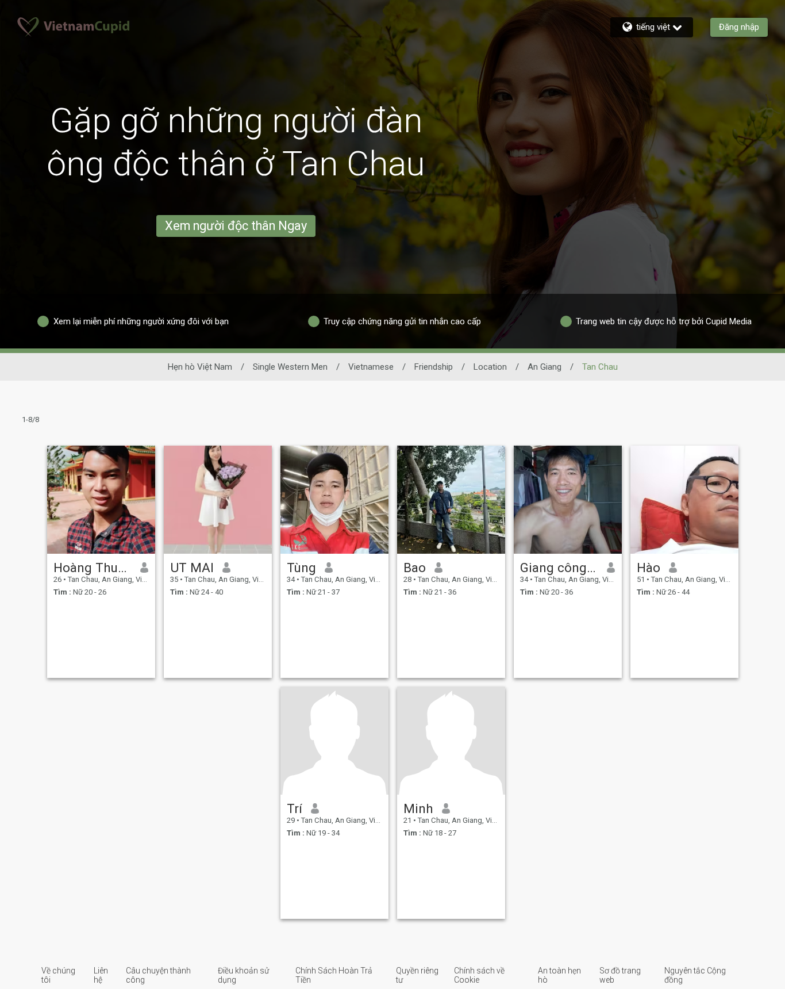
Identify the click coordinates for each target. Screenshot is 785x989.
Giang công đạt (559, 567)
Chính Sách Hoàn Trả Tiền (333, 975)
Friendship (433, 367)
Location (490, 367)
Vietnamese (371, 367)
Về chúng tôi (58, 975)
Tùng (301, 567)
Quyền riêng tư (417, 975)
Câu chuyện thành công (158, 975)
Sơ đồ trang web (620, 975)
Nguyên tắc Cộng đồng (695, 975)
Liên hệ (101, 975)
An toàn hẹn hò (559, 975)
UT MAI (192, 567)
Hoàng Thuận (92, 567)
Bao (414, 567)
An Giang (544, 367)
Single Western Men (290, 367)
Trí (294, 808)
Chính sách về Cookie (479, 975)
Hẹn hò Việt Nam (200, 367)
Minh (418, 808)
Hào (648, 567)
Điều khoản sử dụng (243, 975)
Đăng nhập (739, 27)
